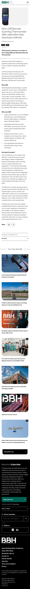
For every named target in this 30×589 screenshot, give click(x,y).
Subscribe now (9, 452)
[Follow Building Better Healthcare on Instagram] (13, 530)
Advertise (5, 561)
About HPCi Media (7, 551)
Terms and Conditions (9, 564)
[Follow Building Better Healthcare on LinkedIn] (17, 530)
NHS (27, 420)
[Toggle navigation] (27, 2)
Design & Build (25, 283)
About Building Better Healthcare (12, 548)
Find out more (6, 508)
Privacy (4, 566)
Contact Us (5, 556)
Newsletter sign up (8, 553)
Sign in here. (16, 504)
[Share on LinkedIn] (9, 224)
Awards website (7, 558)
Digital (27, 255)
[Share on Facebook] (13, 224)
